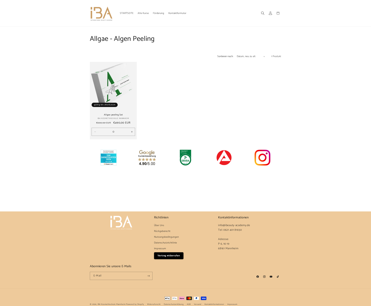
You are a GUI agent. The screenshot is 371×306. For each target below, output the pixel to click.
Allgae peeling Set (113, 114)
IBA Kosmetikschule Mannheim (112, 304)
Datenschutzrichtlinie (165, 243)
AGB (189, 304)
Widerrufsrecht (154, 304)
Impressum (160, 249)
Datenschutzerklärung (174, 304)
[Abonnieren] (148, 276)
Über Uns (159, 225)
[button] (263, 13)
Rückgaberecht (162, 231)
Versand (197, 304)
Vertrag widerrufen (169, 256)
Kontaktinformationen (214, 304)
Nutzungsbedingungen (166, 237)
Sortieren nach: (225, 56)
